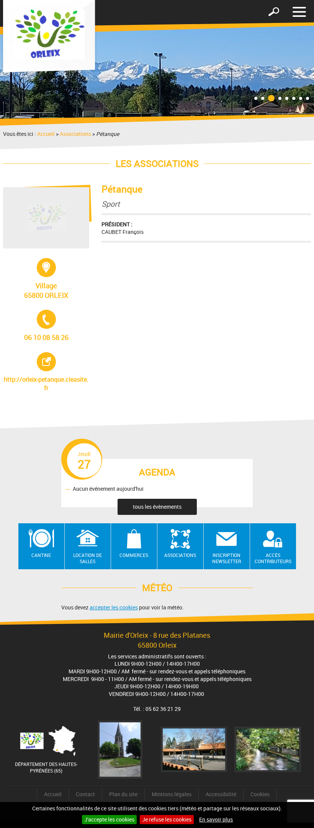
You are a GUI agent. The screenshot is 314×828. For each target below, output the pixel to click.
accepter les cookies (114, 607)
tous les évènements (157, 506)
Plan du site (123, 794)
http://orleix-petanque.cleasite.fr (46, 372)
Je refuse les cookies (166, 819)
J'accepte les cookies (109, 819)
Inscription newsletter (226, 558)
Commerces (133, 555)
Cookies (260, 794)
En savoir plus (216, 819)
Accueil (46, 133)
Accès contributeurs (273, 558)
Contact (85, 794)
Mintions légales (171, 794)
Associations (75, 133)
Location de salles (87, 558)
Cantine (41, 555)
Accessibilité (221, 794)
